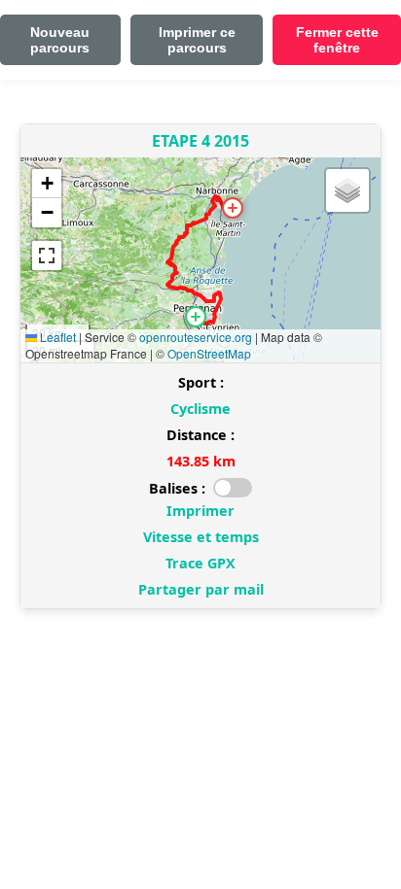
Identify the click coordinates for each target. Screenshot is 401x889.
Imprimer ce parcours (197, 39)
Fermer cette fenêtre (337, 39)
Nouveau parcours (60, 39)
